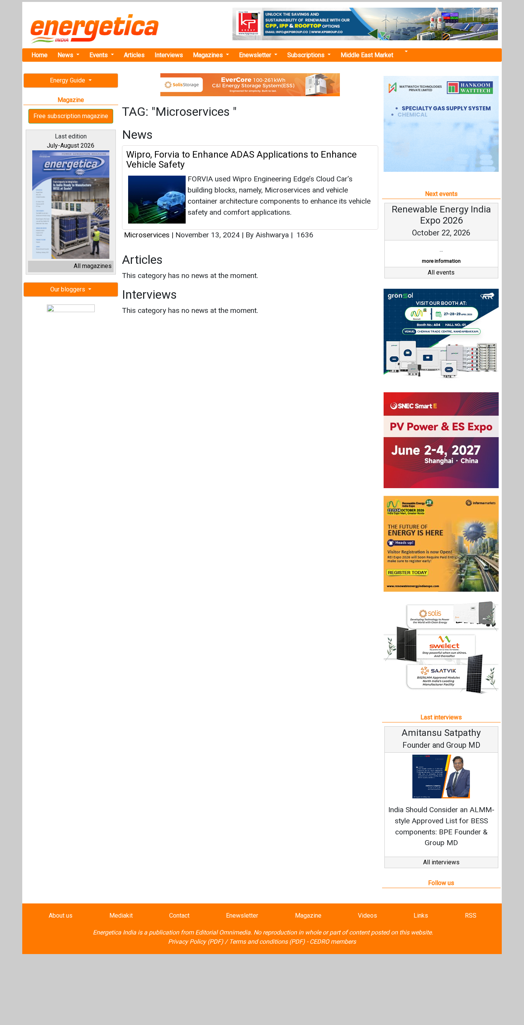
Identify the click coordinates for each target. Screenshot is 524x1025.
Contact (179, 915)
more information (441, 261)
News (66, 55)
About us (61, 915)
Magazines (208, 55)
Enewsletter (256, 55)
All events (441, 272)
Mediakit (121, 915)
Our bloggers (68, 289)
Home (39, 55)
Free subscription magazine (70, 116)
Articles (134, 55)
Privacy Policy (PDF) (195, 941)
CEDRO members (333, 941)
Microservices (147, 234)
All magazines (93, 266)
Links (421, 915)
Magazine (308, 915)
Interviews (169, 55)
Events (99, 55)
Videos (367, 915)
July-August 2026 (70, 145)
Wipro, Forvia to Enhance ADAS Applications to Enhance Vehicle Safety (241, 159)
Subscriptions (306, 55)
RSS (470, 915)
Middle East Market (367, 55)
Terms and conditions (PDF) (267, 941)
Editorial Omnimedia (222, 932)
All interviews (441, 862)
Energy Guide (68, 80)
